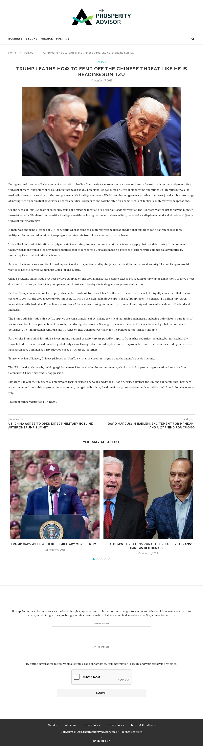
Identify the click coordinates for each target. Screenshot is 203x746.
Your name (101, 623)
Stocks (31, 38)
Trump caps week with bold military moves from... (55, 544)
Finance (46, 38)
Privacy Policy (91, 725)
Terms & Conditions (143, 725)
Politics (63, 38)
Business (15, 38)
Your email (101, 647)
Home (12, 52)
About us (52, 725)
